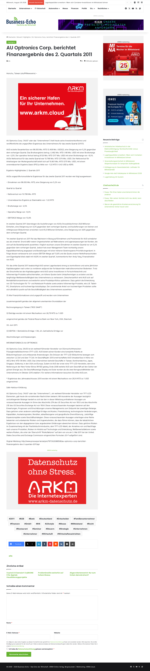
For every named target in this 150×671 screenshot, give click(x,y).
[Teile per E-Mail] (67, 544)
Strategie (64, 529)
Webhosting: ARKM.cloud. (86, 667)
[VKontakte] (61, 544)
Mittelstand (77, 524)
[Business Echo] (21, 21)
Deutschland (46, 519)
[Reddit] (55, 544)
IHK (38, 524)
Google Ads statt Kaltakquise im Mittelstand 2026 (123, 173)
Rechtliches (102, 8)
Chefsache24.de (111, 185)
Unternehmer (31, 534)
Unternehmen (24, 8)
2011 (12, 519)
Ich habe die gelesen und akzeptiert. (31, 649)
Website (57, 633)
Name (9, 623)
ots (10, 555)
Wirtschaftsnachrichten (69, 534)
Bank (32, 519)
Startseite (12, 8)
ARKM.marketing (98, 16)
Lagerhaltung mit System (114, 177)
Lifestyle (50, 524)
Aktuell (19, 37)
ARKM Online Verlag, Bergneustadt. (62, 667)
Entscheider (63, 519)
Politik (84, 8)
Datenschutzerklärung (56, 642)
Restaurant (22, 529)
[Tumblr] (44, 544)
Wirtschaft (48, 534)
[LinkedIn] (38, 544)
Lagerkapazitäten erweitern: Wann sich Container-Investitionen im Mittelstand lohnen (76, 2)
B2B (22, 519)
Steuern (50, 529)
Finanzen (75, 8)
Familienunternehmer (85, 519)
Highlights (26, 37)
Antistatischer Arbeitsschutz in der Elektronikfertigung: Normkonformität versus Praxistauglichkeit (121, 148)
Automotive (53, 8)
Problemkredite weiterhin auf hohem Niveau (50, 574)
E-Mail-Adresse (12, 633)
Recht (91, 524)
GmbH (28, 524)
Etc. (91, 8)
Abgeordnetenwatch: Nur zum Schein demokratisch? (83, 574)
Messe (65, 8)
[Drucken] (72, 544)
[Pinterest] (50, 544)
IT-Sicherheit (40, 8)
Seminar (37, 529)
